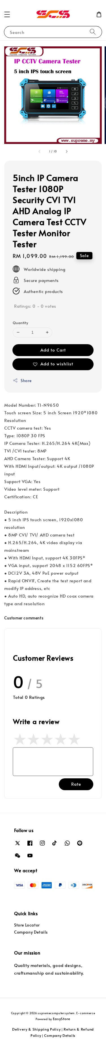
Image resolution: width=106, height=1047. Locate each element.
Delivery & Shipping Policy (36, 1029)
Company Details (31, 932)
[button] (7, 14)
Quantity (20, 322)
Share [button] (26, 380)
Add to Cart (53, 350)
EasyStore (61, 1018)
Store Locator (27, 925)
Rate (76, 784)
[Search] (93, 31)
